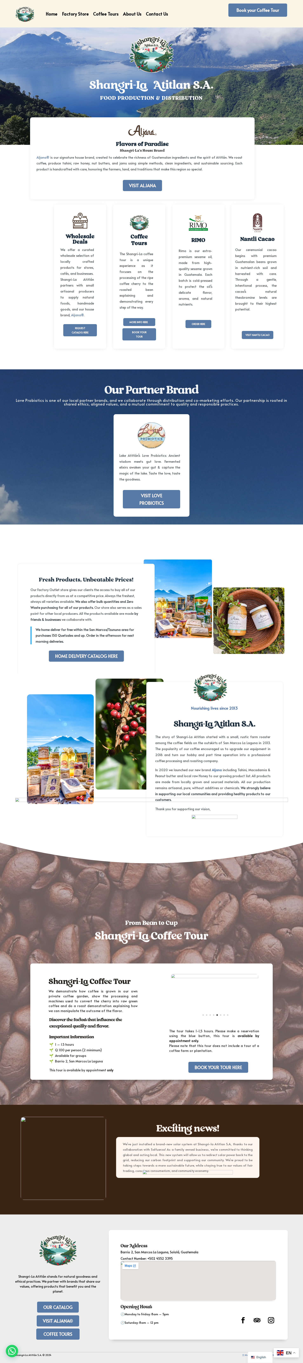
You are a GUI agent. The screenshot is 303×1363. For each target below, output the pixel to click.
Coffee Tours (106, 14)
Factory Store (75, 14)
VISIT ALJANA (142, 185)
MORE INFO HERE (138, 322)
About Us (132, 14)
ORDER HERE (198, 324)
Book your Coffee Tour (257, 10)
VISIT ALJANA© (58, 1321)
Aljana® (42, 157)
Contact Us (157, 14)
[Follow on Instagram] (271, 1320)
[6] (214, 1022)
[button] (12, 1351)
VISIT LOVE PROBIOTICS (151, 499)
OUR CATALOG (58, 1307)
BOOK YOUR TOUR (139, 334)
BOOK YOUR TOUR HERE (218, 1067)
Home (52, 14)
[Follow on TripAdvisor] (257, 1320)
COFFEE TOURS (57, 1334)
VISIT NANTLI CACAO (257, 335)
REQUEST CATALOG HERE (80, 330)
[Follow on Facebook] (243, 1320)
